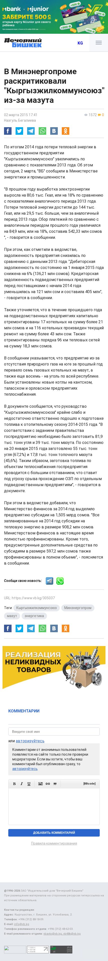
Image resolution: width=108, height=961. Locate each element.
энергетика (34, 616)
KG (80, 43)
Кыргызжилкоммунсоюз (36, 608)
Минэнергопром (77, 608)
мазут (12, 616)
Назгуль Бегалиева (20, 120)
